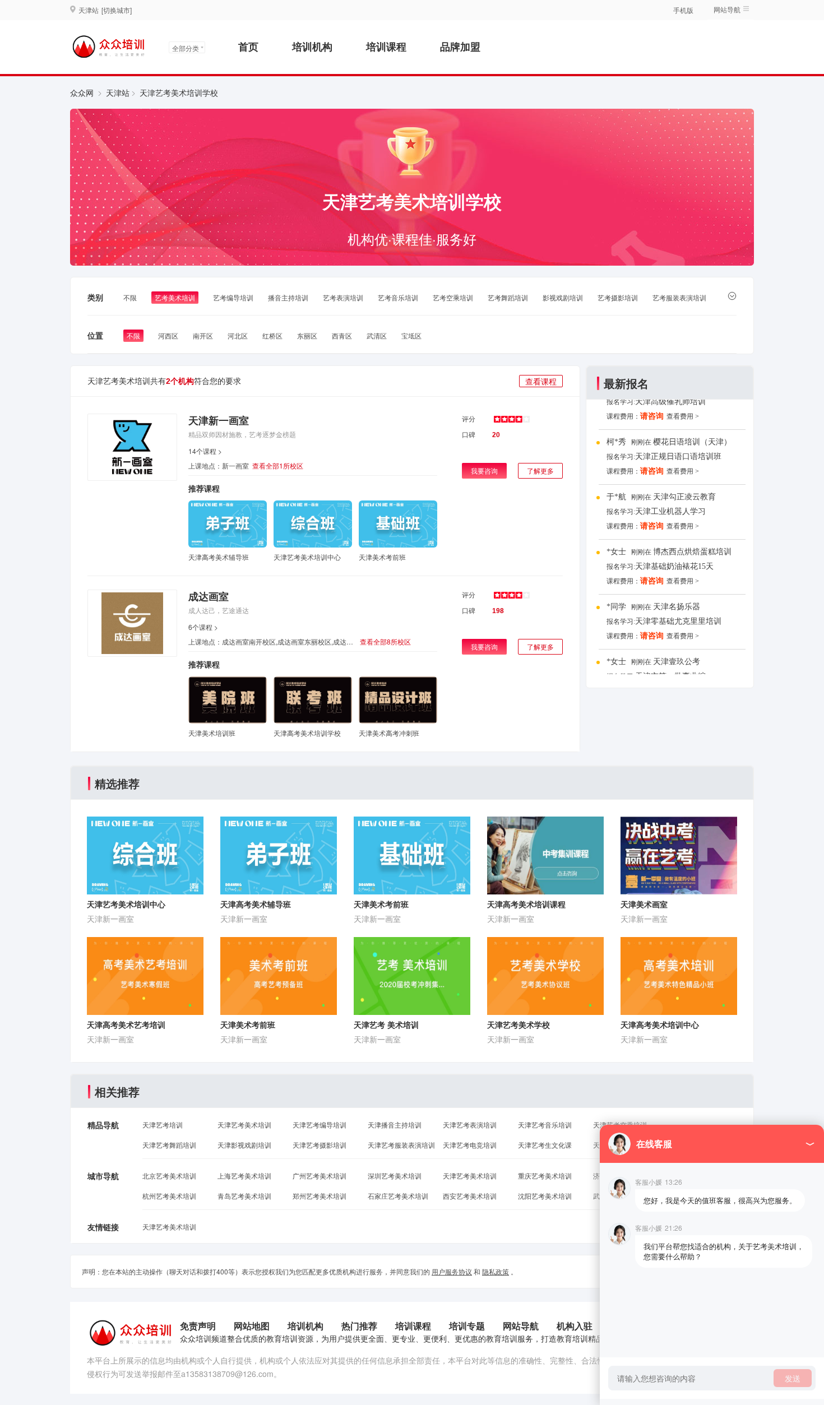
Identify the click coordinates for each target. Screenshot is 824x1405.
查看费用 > (682, 416)
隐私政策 (495, 1271)
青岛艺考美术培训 (244, 1195)
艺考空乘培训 (453, 297)
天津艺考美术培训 (244, 1124)
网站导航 (521, 1325)
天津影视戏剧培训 (244, 1144)
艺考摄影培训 (618, 297)
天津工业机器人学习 (670, 511)
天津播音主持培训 (395, 1124)
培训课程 (386, 46)
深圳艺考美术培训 (395, 1175)
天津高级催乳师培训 (670, 401)
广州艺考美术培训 (319, 1175)
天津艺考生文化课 (545, 1144)
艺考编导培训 (233, 297)
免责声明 (198, 1325)
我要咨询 (484, 470)
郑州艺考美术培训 (319, 1195)
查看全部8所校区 (385, 641)
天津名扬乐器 (676, 606)
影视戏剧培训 (563, 297)
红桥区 (272, 335)
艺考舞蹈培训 (508, 297)
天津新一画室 (218, 420)
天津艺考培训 (162, 1124)
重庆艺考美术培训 (545, 1175)
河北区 (238, 335)
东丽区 (307, 335)
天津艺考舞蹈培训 (169, 1144)
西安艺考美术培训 (470, 1195)
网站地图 (252, 1325)
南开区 (203, 335)
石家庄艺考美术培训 (398, 1195)
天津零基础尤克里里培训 (678, 621)
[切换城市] (116, 10)
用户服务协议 (452, 1271)
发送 (792, 1378)
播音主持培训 (288, 297)
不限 (130, 297)
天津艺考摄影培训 (319, 1144)
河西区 (168, 335)
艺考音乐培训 (398, 297)
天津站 (117, 92)
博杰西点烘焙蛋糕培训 (692, 552)
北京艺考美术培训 (169, 1175)
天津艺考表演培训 (470, 1124)
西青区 (342, 335)
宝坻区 (411, 335)
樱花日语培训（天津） (692, 442)
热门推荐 (359, 1325)
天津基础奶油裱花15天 (674, 566)
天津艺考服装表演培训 (401, 1144)
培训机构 (312, 46)
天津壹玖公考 (676, 661)
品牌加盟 (460, 46)
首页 (248, 46)
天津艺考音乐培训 (545, 1124)
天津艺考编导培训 (319, 1124)
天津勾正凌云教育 (684, 497)
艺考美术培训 (175, 297)
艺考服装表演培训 (679, 297)
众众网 (82, 92)
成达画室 (208, 596)
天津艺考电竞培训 (470, 1144)
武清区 (377, 335)
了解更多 (540, 470)
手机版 (683, 10)
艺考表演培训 (343, 297)
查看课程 (541, 381)
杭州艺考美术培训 (169, 1195)
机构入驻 (574, 1325)
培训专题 (467, 1325)
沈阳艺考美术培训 (545, 1195)
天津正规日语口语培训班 (678, 456)
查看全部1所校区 (277, 465)
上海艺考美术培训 (244, 1175)
